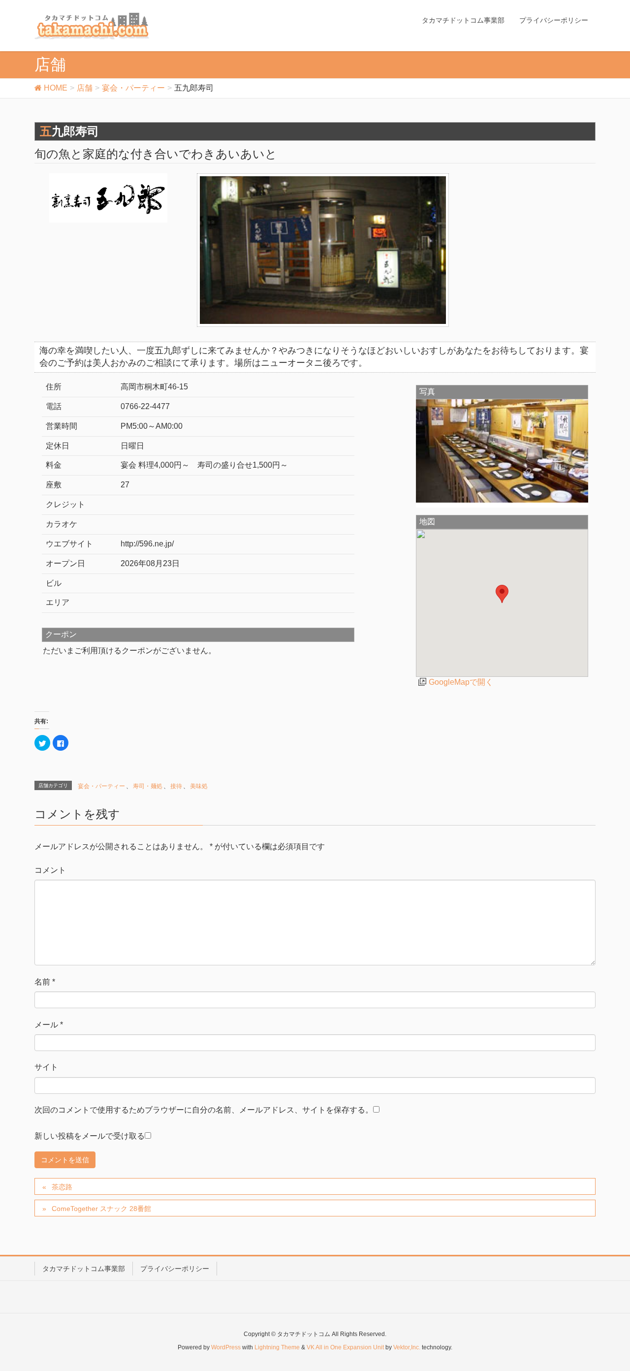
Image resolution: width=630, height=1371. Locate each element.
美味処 (199, 786)
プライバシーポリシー (174, 1269)
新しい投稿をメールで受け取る (89, 1136)
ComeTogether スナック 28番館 (101, 1208)
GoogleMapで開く (461, 682)
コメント (50, 870)
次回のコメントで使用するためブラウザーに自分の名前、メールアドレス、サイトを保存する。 (203, 1110)
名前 (44, 982)
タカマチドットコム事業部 (83, 1269)
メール (48, 1024)
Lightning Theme (277, 1347)
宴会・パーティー (101, 786)
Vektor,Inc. (406, 1347)
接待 (176, 786)
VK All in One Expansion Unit (345, 1347)
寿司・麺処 (147, 786)
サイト (46, 1067)
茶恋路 (62, 1187)
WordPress (226, 1347)
